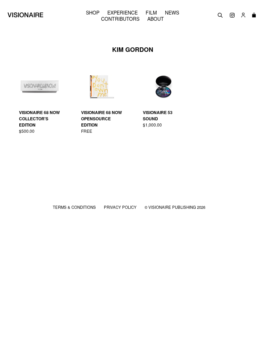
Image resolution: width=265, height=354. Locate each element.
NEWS (172, 12)
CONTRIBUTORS (120, 18)
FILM (151, 12)
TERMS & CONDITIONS (75, 207)
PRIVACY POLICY (121, 207)
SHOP (92, 12)
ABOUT (155, 18)
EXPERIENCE (122, 12)
